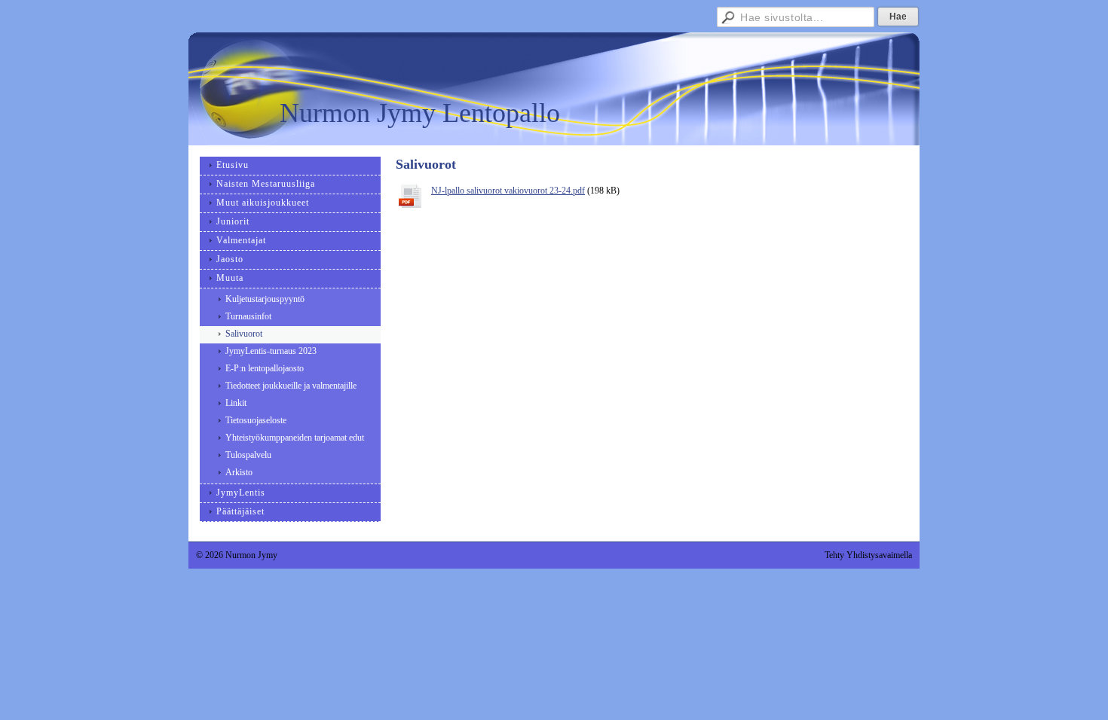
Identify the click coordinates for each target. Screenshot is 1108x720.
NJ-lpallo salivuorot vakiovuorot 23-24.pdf (508, 190)
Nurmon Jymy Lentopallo (420, 113)
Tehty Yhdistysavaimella (868, 555)
